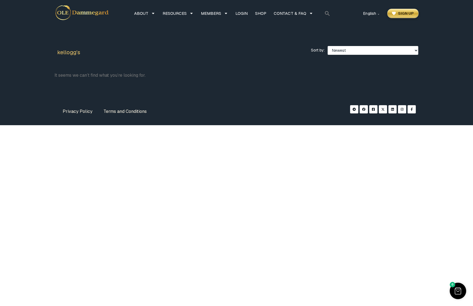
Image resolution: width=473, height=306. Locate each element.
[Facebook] (364, 109)
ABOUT (141, 13)
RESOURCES (175, 13)
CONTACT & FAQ (290, 13)
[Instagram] (402, 109)
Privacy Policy (78, 111)
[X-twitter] (383, 109)
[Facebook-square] (373, 109)
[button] (327, 13)
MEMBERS (211, 13)
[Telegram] (354, 109)
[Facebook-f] (412, 109)
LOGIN (241, 13)
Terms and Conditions (125, 111)
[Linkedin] (392, 109)
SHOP (260, 13)
